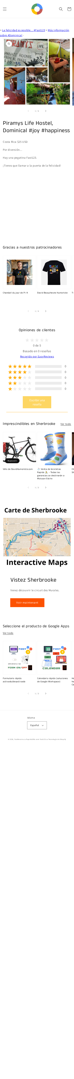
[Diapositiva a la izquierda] (28, 111)
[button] (5, 9)
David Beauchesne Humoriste (52, 292)
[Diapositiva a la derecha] (45, 111)
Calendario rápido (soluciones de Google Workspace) (52, 680)
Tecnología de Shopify (57, 739)
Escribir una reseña (37, 402)
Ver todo (66, 424)
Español (34, 725)
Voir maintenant (27, 602)
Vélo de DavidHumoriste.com (18, 469)
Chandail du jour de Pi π (15, 292)
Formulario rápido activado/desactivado (14, 680)
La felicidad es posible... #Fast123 (23, 30)
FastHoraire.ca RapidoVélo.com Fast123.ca (31, 739)
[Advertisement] (37, 912)
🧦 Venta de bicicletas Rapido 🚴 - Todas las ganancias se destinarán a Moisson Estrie (50, 474)
